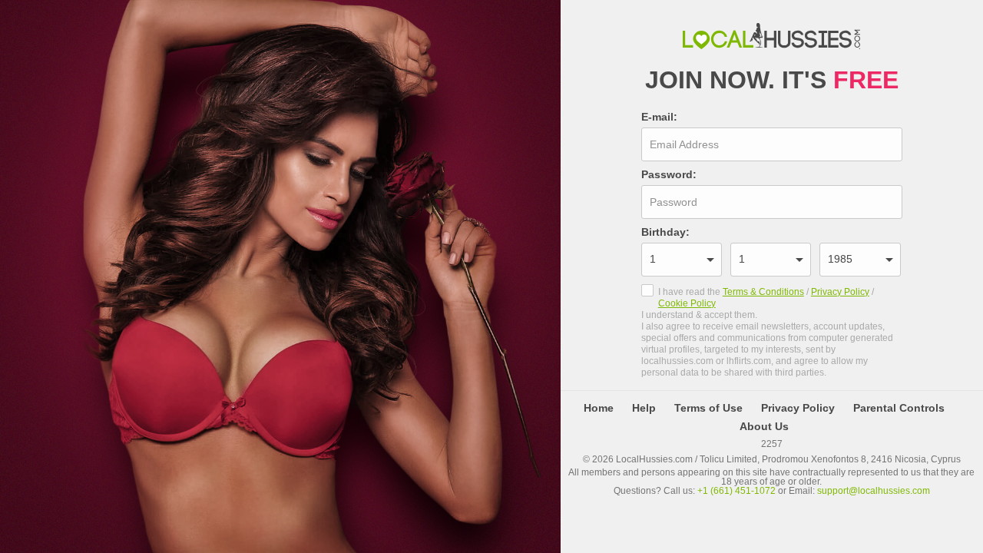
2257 (772, 444)
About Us (764, 426)
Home (599, 408)
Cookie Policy (687, 303)
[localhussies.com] (771, 37)
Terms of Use (708, 408)
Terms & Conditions (763, 291)
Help (644, 408)
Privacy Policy (840, 291)
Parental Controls (899, 408)
